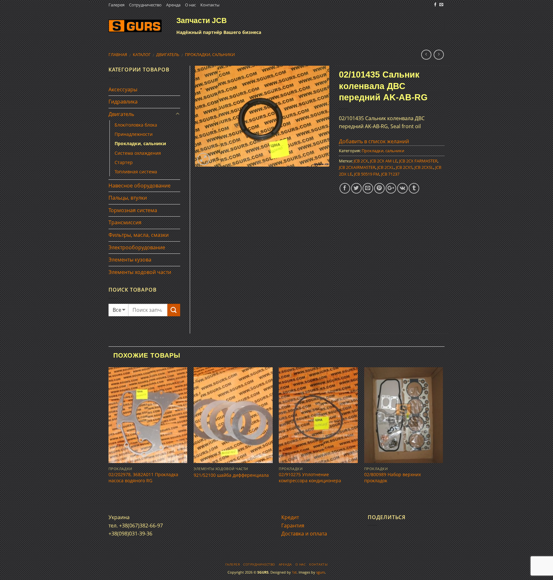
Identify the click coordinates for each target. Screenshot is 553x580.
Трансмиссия (124, 222)
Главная (117, 54)
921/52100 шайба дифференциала (231, 475)
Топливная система (136, 172)
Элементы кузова (129, 259)
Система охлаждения (138, 153)
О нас (190, 5)
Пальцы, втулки (127, 197)
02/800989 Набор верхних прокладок (392, 478)
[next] (442, 435)
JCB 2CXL (385, 167)
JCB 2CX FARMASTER (418, 161)
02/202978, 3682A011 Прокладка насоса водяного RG (143, 478)
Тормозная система (132, 210)
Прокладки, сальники (210, 54)
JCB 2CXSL (423, 167)
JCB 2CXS (404, 167)
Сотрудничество (145, 5)
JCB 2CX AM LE (383, 161)
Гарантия (292, 525)
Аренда (173, 5)
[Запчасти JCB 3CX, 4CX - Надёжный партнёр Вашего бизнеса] (135, 26)
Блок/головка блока (136, 125)
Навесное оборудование (139, 185)
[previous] (109, 435)
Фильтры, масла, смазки (138, 234)
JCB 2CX (361, 161)
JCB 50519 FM (366, 174)
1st (294, 572)
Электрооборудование (136, 247)
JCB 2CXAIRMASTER (357, 167)
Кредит (290, 517)
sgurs (320, 572)
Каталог (142, 54)
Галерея (116, 5)
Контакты (210, 5)
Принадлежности (134, 134)
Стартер (124, 162)
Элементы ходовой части (139, 272)
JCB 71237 (390, 174)
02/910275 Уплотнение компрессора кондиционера (310, 478)
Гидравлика (123, 101)
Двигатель (167, 54)
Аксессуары (122, 89)
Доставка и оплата (304, 533)
